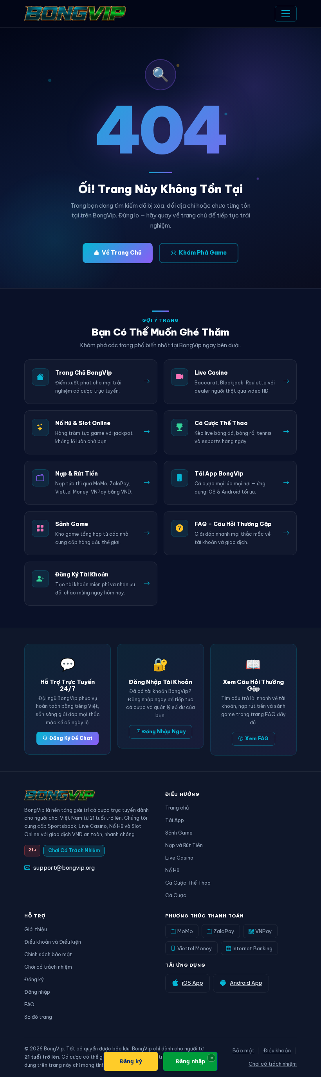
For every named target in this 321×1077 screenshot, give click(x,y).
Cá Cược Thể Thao (188, 883)
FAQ (29, 1004)
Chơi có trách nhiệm (48, 967)
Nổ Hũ (172, 870)
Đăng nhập (37, 992)
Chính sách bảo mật (48, 954)
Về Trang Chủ (122, 252)
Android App (246, 982)
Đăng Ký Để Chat (70, 738)
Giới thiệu (35, 929)
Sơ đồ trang (38, 1017)
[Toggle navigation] (286, 14)
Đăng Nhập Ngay (164, 731)
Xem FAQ (257, 738)
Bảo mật (243, 1050)
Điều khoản (277, 1050)
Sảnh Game (179, 832)
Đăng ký (34, 979)
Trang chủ (177, 807)
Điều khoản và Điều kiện (52, 942)
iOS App (192, 982)
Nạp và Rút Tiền (184, 845)
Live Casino (179, 857)
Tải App (174, 820)
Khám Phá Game (203, 252)
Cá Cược (175, 895)
